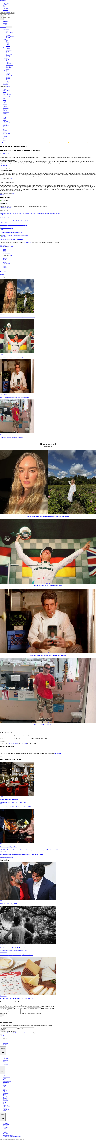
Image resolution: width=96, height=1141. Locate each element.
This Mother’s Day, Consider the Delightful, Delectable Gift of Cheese (17, 999)
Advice (7, 59)
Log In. (11, 255)
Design (7, 43)
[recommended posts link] (17, 795)
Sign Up (2, 741)
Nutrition (8, 66)
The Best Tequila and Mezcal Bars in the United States (11, 232)
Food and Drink (10, 75)
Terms (4, 1128)
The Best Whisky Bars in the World (9, 799)
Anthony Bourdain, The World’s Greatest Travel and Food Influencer (14, 397)
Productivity (9, 67)
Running (8, 69)
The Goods (5, 8)
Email (15, 738)
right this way (57, 753)
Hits (4, 1057)
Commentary (9, 50)
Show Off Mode (10, 36)
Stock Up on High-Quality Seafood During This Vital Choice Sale (16, 955)
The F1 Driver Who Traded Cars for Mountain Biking (11, 357)
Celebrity (8, 48)
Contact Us (5, 1125)
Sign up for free (27, 242)
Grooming (8, 56)
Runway (8, 52)
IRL (4, 1061)
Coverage (5, 1060)
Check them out (4, 165)
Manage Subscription (8, 1135)
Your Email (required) (19, 1005)
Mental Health (9, 65)
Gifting (7, 82)
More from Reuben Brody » (6, 207)
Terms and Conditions (13, 743)
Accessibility (6, 1133)
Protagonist (5, 1064)
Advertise (5, 1127)
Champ (4, 1062)
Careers (5, 1132)
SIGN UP (3, 1029)
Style (4, 6)
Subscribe (8, 12)
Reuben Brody (5, 153)
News (7, 51)
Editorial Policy (6, 1124)
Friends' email (3, 1013)
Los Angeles (3, 142)
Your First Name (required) (20, 1006)
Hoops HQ (5, 10)
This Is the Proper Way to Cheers (8, 847)
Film (7, 40)
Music (7, 44)
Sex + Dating (3, 944)
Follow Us (3, 12)
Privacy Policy (24, 743)
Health (7, 62)
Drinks (7, 31)
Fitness (7, 61)
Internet (8, 46)
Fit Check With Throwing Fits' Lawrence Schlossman (11, 437)
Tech (7, 79)
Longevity (8, 63)
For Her (8, 78)
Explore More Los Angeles (6, 857)
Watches (8, 55)
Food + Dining (9, 32)
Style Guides (9, 54)
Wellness (5, 7)
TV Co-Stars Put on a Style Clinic (8, 903)
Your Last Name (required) (20, 1008)
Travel (7, 33)
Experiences (6, 3)
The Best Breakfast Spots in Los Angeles (8, 217)
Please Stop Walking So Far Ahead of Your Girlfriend (13, 947)
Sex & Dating (9, 37)
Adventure (8, 35)
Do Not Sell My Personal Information (12, 1136)
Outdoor (8, 77)
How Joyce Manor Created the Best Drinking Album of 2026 (15, 806)
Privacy (5, 1131)
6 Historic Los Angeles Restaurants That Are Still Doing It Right (13, 225)
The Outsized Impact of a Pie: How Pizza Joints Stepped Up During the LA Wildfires (21, 854)
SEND (2, 1015)
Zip (15, 740)
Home (7, 74)
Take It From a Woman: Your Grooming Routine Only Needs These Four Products (17, 317)
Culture (5, 4)
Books (7, 42)
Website (2, 180)
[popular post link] (17, 312)
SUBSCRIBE (6, 253)
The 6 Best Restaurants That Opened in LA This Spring (11, 239)
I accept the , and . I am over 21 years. (19, 743)
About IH (5, 1123)
